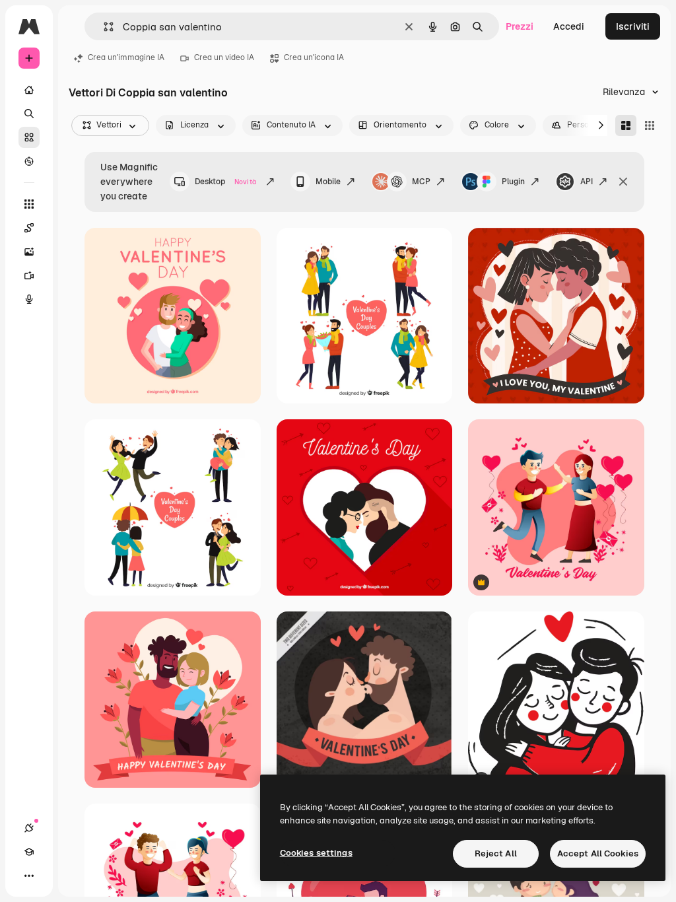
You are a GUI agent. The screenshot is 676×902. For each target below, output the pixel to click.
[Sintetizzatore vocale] (29, 299)
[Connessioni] (29, 828)
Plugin (513, 181)
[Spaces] (29, 227)
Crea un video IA (224, 57)
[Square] (649, 125)
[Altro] (29, 875)
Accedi (568, 26)
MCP (421, 181)
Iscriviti (633, 26)
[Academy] (29, 851)
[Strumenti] (29, 204)
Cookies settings (316, 852)
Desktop (225, 181)
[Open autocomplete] (103, 27)
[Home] (29, 89)
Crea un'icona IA (314, 57)
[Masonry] (625, 125)
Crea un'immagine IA (126, 57)
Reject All (496, 853)
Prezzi (519, 26)
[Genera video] (29, 275)
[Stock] (29, 137)
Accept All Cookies (597, 853)
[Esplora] (29, 161)
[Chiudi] (623, 181)
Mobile (328, 181)
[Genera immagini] (29, 251)
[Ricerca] (29, 113)
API (586, 181)
